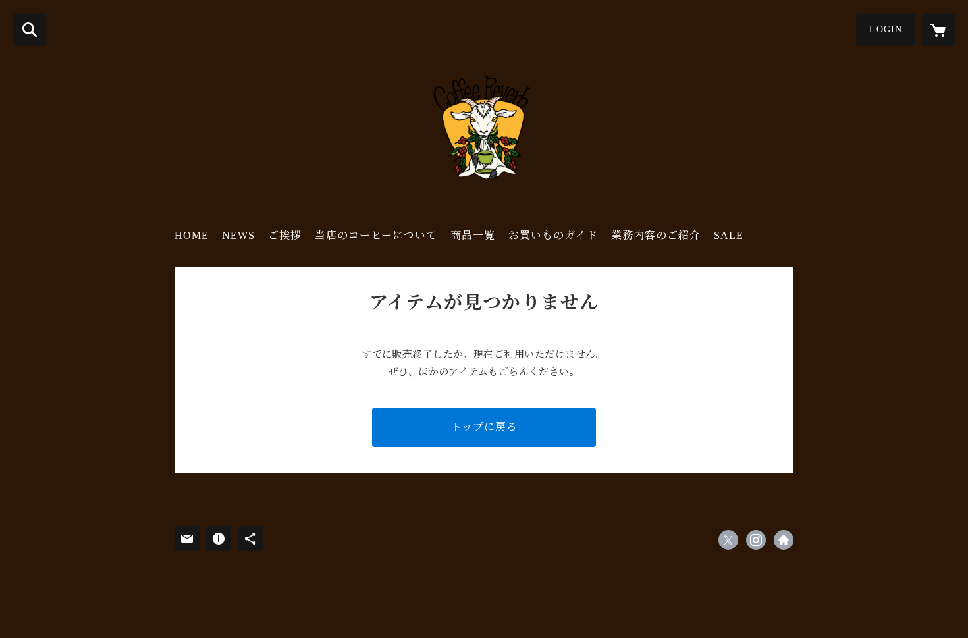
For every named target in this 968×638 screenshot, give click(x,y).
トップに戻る (484, 427)
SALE (728, 235)
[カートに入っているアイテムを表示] (938, 29)
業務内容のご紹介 (656, 235)
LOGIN (885, 29)
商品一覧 (472, 235)
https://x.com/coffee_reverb (728, 540)
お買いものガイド (553, 235)
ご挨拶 (285, 235)
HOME (192, 235)
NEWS (238, 235)
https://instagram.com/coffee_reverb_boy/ (756, 540)
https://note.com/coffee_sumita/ (783, 540)
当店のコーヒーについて (376, 235)
